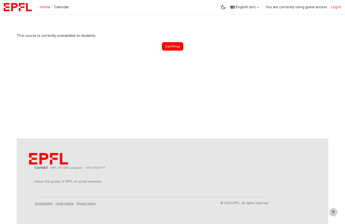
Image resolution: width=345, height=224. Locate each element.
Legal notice (64, 203)
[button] (244, 7)
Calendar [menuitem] (61, 7)
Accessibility (44, 203)
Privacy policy (86, 203)
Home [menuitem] (45, 7)
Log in (336, 7)
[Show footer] (333, 212)
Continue (172, 46)
